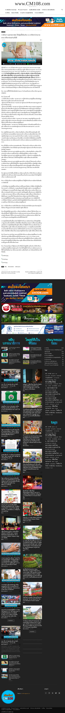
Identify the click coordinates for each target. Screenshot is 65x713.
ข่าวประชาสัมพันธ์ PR (39, 12)
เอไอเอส (47, 410)
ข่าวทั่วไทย (7, 12)
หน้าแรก (2, 30)
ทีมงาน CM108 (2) (26, 445)
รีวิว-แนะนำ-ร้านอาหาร (22, 9)
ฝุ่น (45, 388)
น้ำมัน (46, 385)
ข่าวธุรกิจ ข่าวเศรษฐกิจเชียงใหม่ (26, 12)
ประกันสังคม (54, 385)
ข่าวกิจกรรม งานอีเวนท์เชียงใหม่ (48, 9)
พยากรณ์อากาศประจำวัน (52, 394)
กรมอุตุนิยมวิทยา (49, 377)
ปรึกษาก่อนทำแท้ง (11, 266)
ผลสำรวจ (59, 385)
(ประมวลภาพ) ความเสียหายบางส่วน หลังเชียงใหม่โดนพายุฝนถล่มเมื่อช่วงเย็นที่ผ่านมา (35, 362)
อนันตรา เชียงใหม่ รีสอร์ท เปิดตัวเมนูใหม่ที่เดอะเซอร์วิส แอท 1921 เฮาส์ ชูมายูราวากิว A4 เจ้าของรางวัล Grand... (32, 387)
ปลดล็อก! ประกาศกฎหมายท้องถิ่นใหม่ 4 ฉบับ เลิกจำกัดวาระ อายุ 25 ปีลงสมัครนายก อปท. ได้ (14, 354)
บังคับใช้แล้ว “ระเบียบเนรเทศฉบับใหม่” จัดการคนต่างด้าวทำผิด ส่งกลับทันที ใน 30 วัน (10, 456)
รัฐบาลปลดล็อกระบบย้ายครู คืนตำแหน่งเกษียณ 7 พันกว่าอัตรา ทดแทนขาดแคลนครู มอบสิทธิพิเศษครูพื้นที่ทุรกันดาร (10, 432)
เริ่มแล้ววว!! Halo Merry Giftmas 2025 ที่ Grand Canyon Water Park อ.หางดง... (32, 519)
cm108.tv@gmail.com (25, 693)
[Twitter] (56, 693)
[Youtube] (59, 693)
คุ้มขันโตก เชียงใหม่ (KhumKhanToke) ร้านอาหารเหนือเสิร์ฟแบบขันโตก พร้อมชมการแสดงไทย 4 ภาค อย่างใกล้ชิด (32, 494)
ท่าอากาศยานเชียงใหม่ (48, 383)
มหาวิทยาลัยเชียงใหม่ (49, 402)
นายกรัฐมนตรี (55, 383)
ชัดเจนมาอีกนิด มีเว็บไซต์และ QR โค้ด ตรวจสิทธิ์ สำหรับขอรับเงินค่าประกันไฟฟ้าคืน (36, 355)
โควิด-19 (59, 410)
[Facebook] (46, 693)
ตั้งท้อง (6, 266)
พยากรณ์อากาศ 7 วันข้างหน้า (50, 390)
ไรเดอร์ (51, 414)
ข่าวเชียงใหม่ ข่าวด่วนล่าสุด (10, 9)
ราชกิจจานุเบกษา (17, 266)
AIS (46, 373)
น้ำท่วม (60, 383)
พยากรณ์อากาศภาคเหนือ (50, 396)
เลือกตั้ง (56, 408)
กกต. (56, 373)
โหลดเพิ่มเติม (10, 620)
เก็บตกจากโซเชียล (15, 12)
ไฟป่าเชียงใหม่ (47, 414)
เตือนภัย (53, 408)
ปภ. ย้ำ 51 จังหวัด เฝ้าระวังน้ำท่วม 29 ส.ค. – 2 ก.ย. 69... (9, 385)
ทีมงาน (2, 512)
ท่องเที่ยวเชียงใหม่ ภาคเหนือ (34, 9)
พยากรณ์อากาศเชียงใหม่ (52, 400)
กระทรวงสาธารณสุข (49, 379)
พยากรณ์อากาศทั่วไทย (51, 392)
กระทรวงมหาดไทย (56, 377)
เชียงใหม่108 (48, 408)
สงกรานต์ (57, 404)
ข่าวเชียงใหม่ (50, 381)
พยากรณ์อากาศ (52, 387)
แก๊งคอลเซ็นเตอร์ (52, 410)
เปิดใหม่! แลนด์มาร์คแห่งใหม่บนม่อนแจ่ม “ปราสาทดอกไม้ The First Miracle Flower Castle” (32, 599)
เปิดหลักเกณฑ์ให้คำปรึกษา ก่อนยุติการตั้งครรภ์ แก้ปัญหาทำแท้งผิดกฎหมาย (33, 272)
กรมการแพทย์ (47, 375)
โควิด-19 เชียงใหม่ (50, 412)
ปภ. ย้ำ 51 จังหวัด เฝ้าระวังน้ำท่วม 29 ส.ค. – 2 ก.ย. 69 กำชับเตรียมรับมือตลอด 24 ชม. (32, 638)
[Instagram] (49, 693)
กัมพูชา (55, 379)
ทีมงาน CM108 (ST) (4, 387)
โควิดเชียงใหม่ (59, 412)
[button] (62, 9)
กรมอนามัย (58, 375)
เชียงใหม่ (55, 406)
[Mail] (52, 693)
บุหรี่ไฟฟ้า (49, 385)
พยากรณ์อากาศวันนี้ (50, 398)
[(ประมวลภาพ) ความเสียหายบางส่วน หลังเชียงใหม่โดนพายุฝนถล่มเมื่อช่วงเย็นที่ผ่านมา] (26, 362)
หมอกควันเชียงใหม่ (48, 406)
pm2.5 (53, 373)
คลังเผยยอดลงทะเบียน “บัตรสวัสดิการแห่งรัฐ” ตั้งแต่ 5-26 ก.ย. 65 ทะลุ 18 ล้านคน (10, 272)
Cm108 (49, 373)
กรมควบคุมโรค (53, 375)
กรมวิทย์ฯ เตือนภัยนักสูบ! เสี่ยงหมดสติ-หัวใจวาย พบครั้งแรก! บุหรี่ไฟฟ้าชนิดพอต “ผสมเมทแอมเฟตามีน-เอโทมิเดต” (10, 587)
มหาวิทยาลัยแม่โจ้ (58, 402)
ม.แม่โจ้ (61, 400)
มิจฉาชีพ (47, 404)
